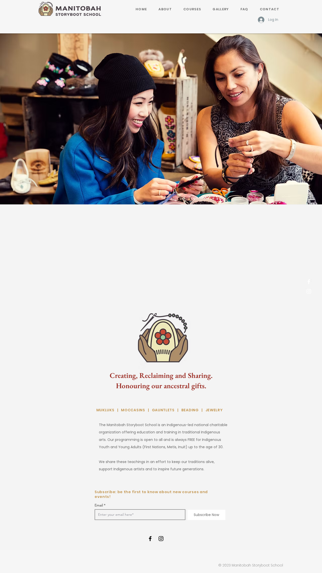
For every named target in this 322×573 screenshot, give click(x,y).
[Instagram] (309, 291)
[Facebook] (309, 281)
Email (99, 505)
